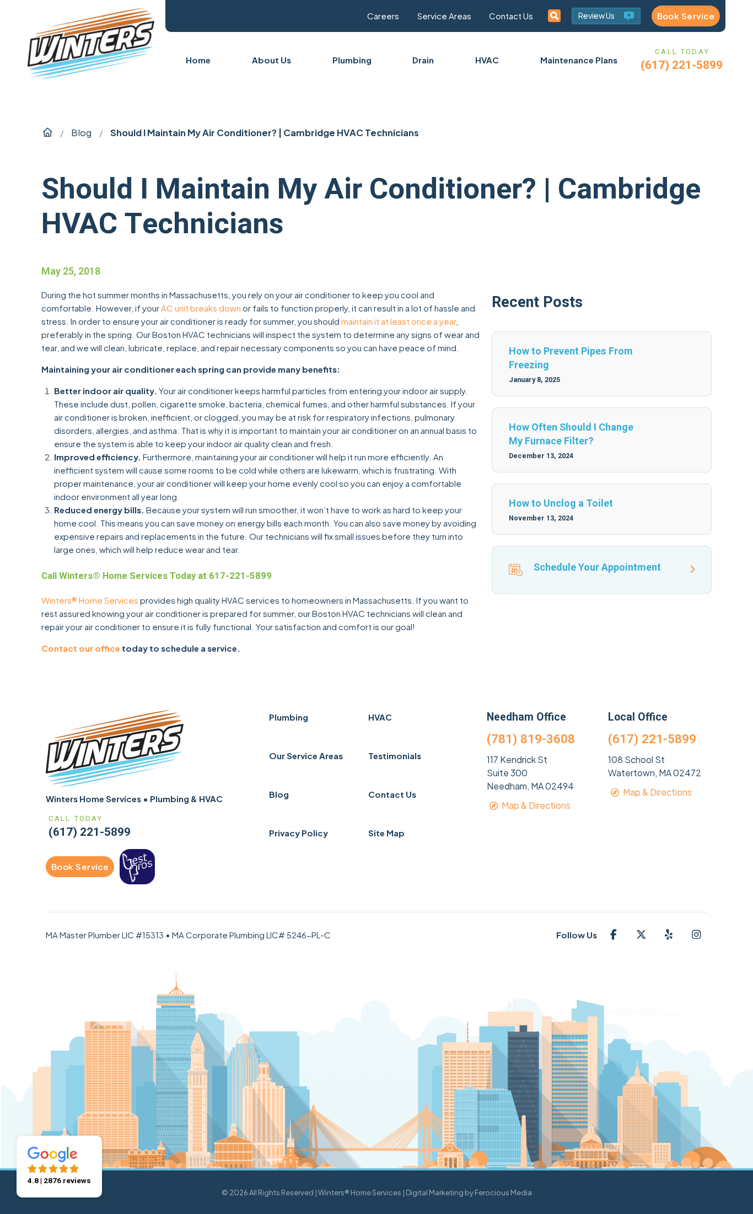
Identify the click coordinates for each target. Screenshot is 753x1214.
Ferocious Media (503, 1192)
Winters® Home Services (89, 600)
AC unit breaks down (201, 308)
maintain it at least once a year (398, 321)
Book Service (685, 15)
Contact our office (80, 648)
